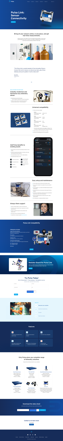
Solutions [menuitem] (32, 1)
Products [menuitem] (28, 1)
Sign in (52, 1)
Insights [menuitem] (46, 437)
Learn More (31, 249)
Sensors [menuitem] (17, 437)
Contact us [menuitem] (46, 1)
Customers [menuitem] (41, 1)
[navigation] (44, 305)
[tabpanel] (31, 73)
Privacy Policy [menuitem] (27, 437)
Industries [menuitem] (37, 1)
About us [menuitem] (36, 437)
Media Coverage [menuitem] (41, 437)
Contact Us (31, 424)
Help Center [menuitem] (32, 437)
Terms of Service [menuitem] (21, 437)
